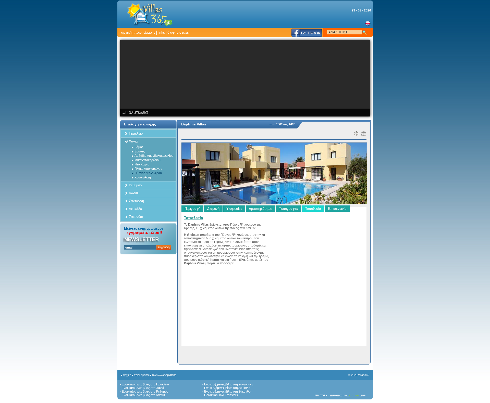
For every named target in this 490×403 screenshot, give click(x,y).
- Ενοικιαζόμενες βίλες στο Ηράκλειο (144, 384)
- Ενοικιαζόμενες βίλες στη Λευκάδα (226, 388)
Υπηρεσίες (234, 209)
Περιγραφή (192, 209)
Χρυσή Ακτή (142, 177)
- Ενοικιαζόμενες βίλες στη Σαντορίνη (227, 384)
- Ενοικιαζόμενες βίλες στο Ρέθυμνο (144, 391)
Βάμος (138, 147)
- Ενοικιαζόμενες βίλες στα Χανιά (142, 388)
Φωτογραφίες (288, 209)
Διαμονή (213, 209)
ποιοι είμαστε (144, 32)
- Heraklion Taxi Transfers (220, 395)
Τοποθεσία (313, 209)
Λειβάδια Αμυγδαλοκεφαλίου (154, 156)
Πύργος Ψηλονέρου (148, 173)
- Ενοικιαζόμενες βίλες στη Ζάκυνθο (226, 391)
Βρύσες (139, 151)
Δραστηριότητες (260, 209)
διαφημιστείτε (178, 32)
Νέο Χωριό (141, 164)
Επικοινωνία (337, 209)
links (161, 32)
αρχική (126, 32)
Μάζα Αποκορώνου (147, 160)
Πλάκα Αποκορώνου (148, 169)
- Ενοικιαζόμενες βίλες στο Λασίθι (142, 395)
